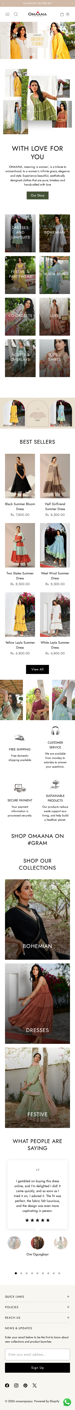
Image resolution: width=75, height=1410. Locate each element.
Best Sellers (37, 442)
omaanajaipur (24, 1401)
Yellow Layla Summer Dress (20, 645)
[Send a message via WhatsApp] (67, 1402)
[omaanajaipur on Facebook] (9, 1385)
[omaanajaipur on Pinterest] (27, 1385)
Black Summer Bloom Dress (20, 506)
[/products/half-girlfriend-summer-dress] (55, 476)
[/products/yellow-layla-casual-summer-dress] (20, 614)
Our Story (37, 195)
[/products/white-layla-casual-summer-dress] (55, 614)
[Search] (16, 14)
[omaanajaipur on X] (37, 1385)
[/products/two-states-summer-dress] (20, 545)
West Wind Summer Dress (55, 576)
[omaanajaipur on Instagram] (18, 1385)
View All (37, 669)
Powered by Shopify (46, 1401)
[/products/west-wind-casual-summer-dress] (55, 545)
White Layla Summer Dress (55, 645)
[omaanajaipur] (37, 14)
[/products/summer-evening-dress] (20, 476)
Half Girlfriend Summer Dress (55, 506)
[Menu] (7, 14)
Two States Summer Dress (20, 576)
